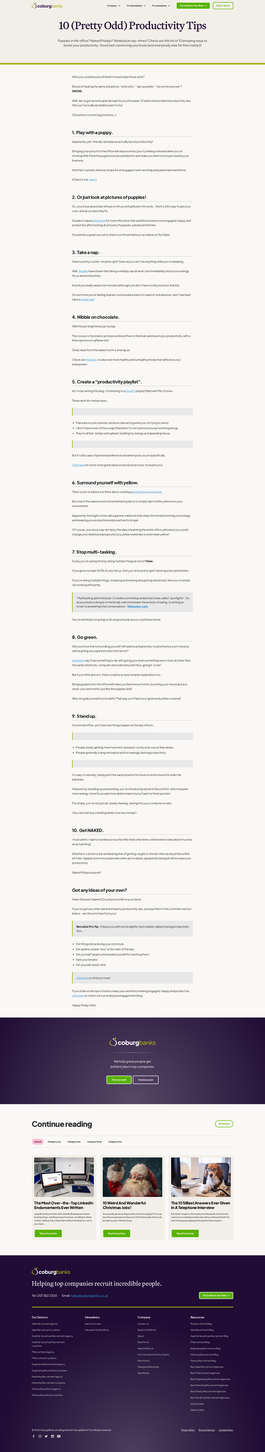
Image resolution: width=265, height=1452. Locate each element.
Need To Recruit (145, 1348)
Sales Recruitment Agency (45, 1323)
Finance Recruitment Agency (46, 1388)
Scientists (78, 660)
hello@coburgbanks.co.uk (89, 1295)
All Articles (224, 1123)
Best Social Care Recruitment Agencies (209, 1397)
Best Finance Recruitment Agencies (208, 1391)
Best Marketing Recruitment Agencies (209, 1385)
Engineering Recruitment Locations (49, 1370)
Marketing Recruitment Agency (47, 1376)
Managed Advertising (148, 1366)
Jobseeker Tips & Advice (97, 1329)
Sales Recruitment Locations (46, 1329)
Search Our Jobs (93, 1323)
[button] (114, 6)
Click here (78, 465)
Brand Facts (144, 1360)
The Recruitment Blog (201, 1323)
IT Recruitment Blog (200, 1342)
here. (92, 179)
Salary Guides (197, 1409)
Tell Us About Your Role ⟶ (193, 5)
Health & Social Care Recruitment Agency (52, 1336)
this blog (91, 359)
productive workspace (147, 492)
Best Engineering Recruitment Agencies (210, 1379)
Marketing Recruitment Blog (204, 1354)
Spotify (131, 391)
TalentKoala (143, 1373)
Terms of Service (207, 1430)
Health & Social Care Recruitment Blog (209, 1336)
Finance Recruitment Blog (203, 1360)
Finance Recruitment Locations (47, 1395)
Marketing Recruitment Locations (48, 1382)
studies (83, 271)
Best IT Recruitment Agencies (205, 1373)
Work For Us (143, 1342)
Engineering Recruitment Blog (205, 1348)
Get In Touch (223, 5)
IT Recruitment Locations (44, 1358)
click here (99, 220)
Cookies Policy (226, 1430)
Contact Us (143, 1323)
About (141, 1336)
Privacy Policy (188, 1430)
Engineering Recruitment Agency (48, 1364)
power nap (87, 299)
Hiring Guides (197, 1403)
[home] (47, 5)
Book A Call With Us (147, 1329)
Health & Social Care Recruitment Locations (48, 1344)
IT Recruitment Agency (43, 1352)
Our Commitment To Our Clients (153, 1354)
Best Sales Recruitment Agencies (206, 1366)
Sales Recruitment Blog (202, 1329)
